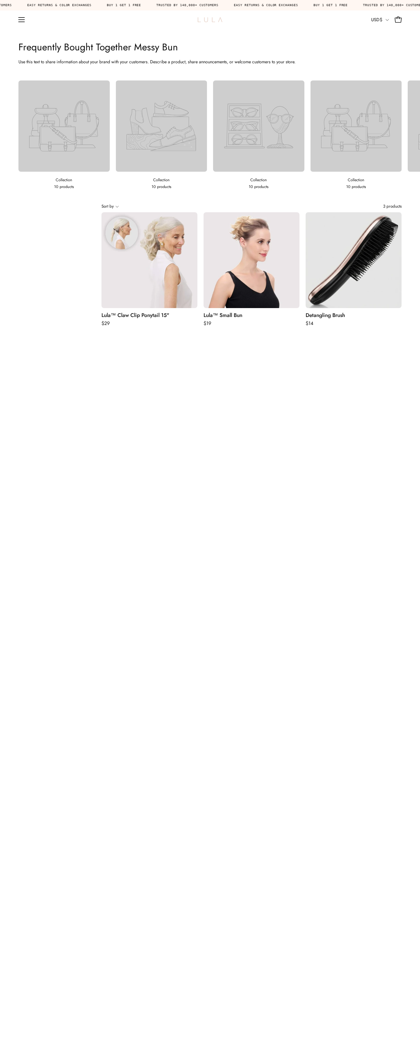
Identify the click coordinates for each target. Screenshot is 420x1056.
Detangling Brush (325, 315)
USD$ (376, 19)
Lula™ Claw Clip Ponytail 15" (135, 315)
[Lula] (210, 19)
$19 (207, 323)
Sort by (107, 206)
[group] (210, 135)
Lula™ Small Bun (223, 315)
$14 (309, 323)
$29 (105, 323)
